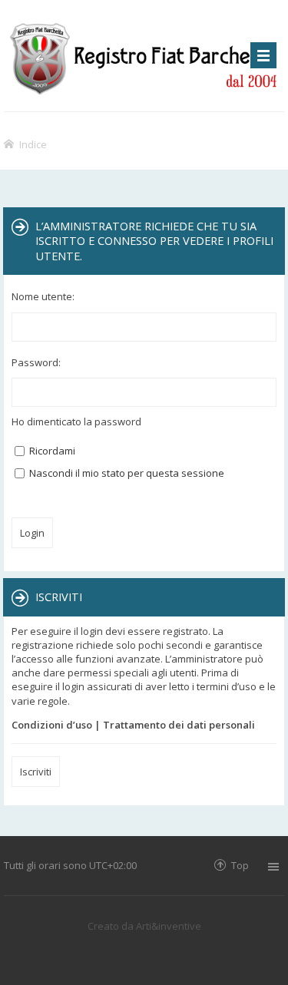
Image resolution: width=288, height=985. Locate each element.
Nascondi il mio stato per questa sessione (125, 473)
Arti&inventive (168, 926)
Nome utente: (43, 296)
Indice (33, 144)
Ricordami (51, 451)
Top (240, 865)
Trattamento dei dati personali (179, 725)
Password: (36, 362)
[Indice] (144, 55)
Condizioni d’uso (52, 725)
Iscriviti (35, 771)
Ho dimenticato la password (76, 421)
